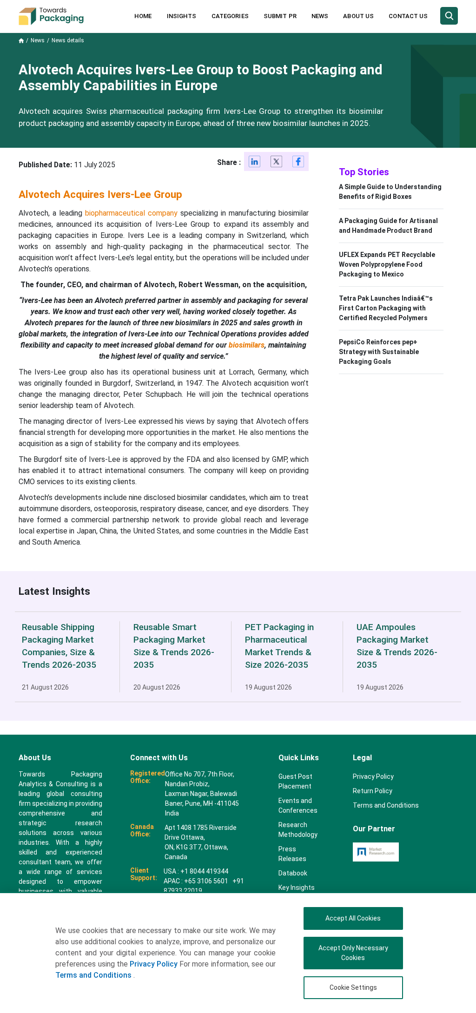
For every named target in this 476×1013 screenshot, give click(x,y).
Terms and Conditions (94, 975)
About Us (358, 16)
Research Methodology (297, 829)
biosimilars (246, 345)
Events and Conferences (297, 805)
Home (143, 16)
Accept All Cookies (353, 918)
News (319, 16)
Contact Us (408, 16)
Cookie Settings (353, 987)
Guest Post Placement (295, 781)
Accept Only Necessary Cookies (353, 952)
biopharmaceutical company (131, 213)
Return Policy (372, 791)
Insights (182, 16)
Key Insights (296, 887)
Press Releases (292, 853)
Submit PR (280, 16)
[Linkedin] (255, 163)
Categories (230, 16)
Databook (292, 873)
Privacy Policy (154, 964)
